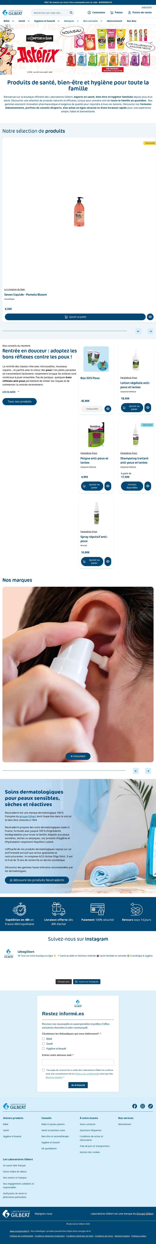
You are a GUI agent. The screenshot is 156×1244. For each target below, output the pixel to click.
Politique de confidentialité (86, 1074)
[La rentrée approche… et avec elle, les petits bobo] (116, 970)
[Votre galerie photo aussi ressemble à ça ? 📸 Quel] (14, 970)
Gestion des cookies (90, 1152)
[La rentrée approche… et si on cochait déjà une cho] (65, 970)
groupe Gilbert (28, 816)
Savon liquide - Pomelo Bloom (25, 295)
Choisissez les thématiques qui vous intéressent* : (71, 1033)
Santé (6, 1130)
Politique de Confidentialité (21, 1236)
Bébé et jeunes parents (53, 1124)
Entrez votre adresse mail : (57, 1055)
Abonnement (124, 1124)
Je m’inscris (78, 1085)
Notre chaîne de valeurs (15, 1171)
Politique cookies (138, 1236)
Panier (119, 12)
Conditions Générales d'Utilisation (50, 1236)
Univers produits (13, 1118)
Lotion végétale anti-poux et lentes (135, 385)
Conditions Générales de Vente (79, 1236)
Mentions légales (122, 1236)
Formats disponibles (132, 486)
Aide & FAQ (147, 7)
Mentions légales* (54, 1077)
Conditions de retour (104, 1236)
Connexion (98, 12)
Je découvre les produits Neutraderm (37, 880)
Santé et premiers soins (53, 1130)
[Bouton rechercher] (71, 12)
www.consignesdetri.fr (19, 1231)
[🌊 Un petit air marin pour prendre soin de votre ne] (40, 970)
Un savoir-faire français (14, 1165)
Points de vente (142, 12)
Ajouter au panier (77, 316)
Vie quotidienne (49, 1148)
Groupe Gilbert (145, 1213)
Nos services (125, 1118)
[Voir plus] (78, 49)
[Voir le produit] (79, 212)
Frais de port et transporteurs (95, 1146)
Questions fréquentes (90, 1130)
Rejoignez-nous (43, 1213)
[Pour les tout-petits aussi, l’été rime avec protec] (91, 970)
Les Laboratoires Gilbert (18, 1159)
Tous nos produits (20, 402)
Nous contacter (88, 1124)
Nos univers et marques (15, 1177)
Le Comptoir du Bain (14, 289)
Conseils (46, 1118)
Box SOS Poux (90, 378)
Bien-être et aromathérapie (55, 1136)
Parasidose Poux (128, 377)
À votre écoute (89, 1118)
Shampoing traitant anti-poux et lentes (134, 460)
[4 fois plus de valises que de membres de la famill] (142, 970)
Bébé (5, 1124)
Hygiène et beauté (12, 1136)
